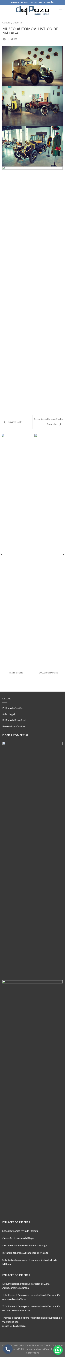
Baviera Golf (14, 421)
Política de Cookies (12, 708)
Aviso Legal (8, 714)
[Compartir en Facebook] (8, 39)
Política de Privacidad (14, 720)
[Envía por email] (16, 39)
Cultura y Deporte (12, 22)
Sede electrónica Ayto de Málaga (20, 1230)
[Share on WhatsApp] (4, 39)
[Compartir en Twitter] (12, 39)
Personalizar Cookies (13, 726)
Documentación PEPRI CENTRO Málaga (24, 1245)
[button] (58, 1350)
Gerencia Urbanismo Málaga (18, 1237)
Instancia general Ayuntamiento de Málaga (25, 1252)
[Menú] (61, 10)
